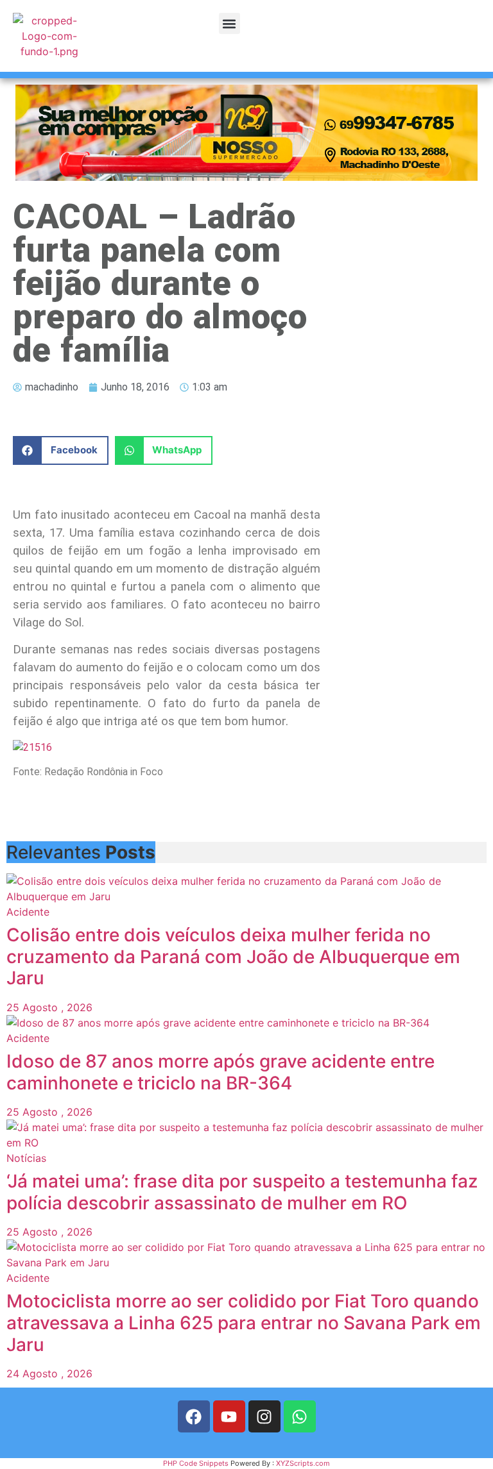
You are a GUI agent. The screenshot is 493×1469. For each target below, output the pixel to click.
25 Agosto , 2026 (49, 1007)
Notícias (26, 1158)
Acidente (27, 911)
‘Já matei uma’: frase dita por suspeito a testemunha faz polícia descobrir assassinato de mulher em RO (242, 1192)
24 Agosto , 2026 (49, 1373)
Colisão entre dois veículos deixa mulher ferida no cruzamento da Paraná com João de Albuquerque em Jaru (233, 956)
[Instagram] (264, 1416)
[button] (229, 23)
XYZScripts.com (303, 1463)
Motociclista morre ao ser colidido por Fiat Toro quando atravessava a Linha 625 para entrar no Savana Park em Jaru (243, 1322)
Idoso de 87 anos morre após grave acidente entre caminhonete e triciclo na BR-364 (220, 1072)
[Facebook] (194, 1416)
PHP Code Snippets (196, 1463)
